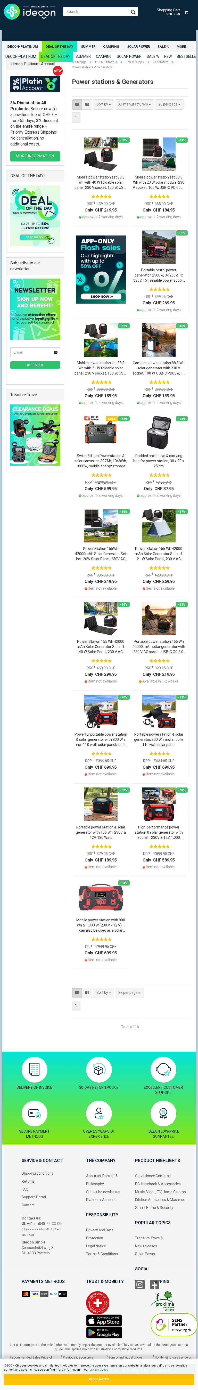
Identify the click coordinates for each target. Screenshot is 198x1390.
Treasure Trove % (149, 1238)
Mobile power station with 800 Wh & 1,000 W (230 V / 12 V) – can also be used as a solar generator (100, 925)
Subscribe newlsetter (103, 1192)
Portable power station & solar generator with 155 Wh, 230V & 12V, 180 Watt (101, 832)
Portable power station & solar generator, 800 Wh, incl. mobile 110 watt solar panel (158, 739)
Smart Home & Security (154, 1208)
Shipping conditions (37, 1173)
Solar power (138, 46)
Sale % (163, 46)
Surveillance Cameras (153, 1176)
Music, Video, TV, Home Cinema (160, 1192)
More (181, 46)
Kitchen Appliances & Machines (160, 1200)
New (168, 56)
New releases (146, 1246)
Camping (111, 46)
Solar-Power (145, 1254)
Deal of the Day (59, 46)
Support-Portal (34, 1197)
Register (35, 365)
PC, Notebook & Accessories (158, 1184)
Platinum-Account (101, 1200)
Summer (88, 46)
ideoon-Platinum (22, 46)
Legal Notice (96, 1246)
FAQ (25, 1189)
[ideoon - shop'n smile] (29, 11)
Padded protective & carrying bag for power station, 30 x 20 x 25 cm (158, 461)
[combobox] (103, 104)
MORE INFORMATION (35, 156)
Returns (28, 1181)
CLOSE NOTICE (99, 1379)
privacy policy (98, 1369)
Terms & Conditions (102, 1254)
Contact (28, 1205)
